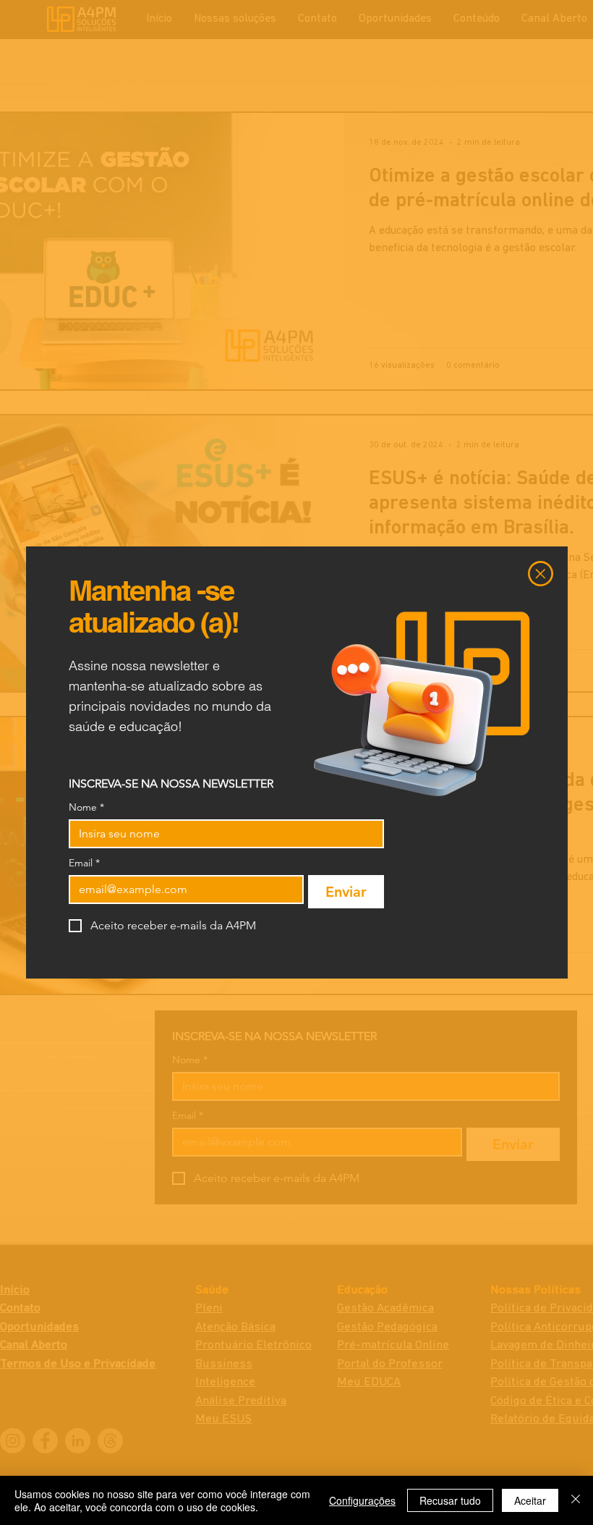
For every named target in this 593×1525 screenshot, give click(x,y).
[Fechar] (575, 1500)
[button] (540, 573)
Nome (86, 807)
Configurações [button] (362, 1500)
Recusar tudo (450, 1500)
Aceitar (530, 1500)
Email (84, 863)
